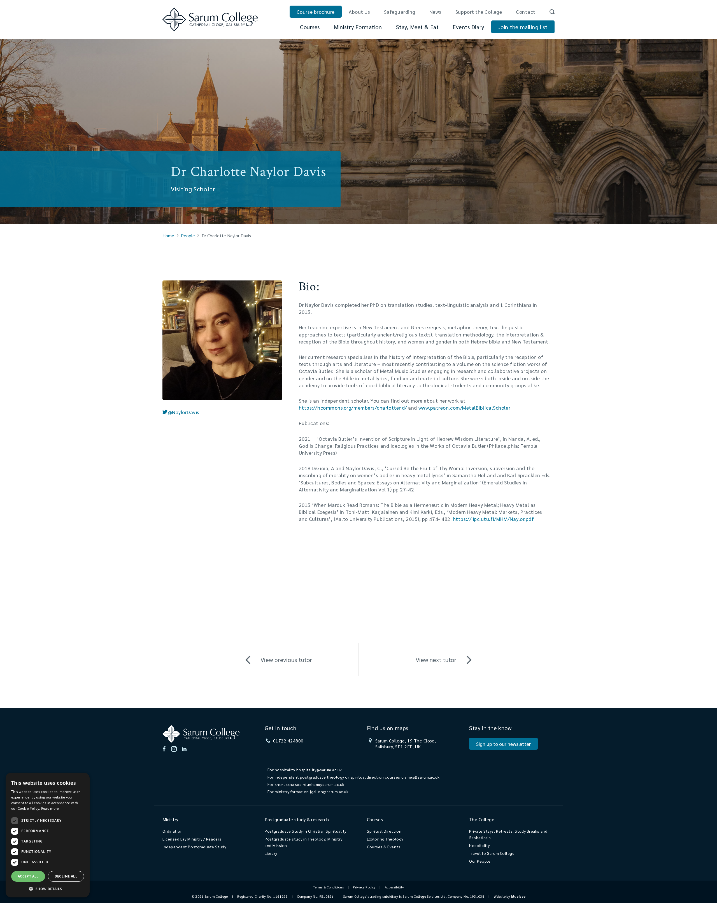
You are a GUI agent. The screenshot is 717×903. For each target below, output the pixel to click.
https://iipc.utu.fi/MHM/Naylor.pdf (493, 519)
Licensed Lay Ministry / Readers (192, 838)
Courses (310, 27)
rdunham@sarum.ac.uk (323, 784)
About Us (359, 11)
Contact (526, 11)
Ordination (172, 831)
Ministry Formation (358, 27)
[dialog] (48, 835)
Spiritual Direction (384, 831)
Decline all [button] (66, 876)
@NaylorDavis (183, 412)
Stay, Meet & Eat (417, 27)
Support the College (478, 11)
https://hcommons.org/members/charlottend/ (353, 407)
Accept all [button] (28, 876)
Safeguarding (399, 11)
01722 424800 (288, 741)
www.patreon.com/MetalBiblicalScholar (464, 407)
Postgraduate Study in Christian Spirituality (305, 831)
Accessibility (394, 887)
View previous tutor (286, 659)
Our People (479, 860)
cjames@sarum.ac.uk (420, 776)
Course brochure (316, 11)
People (188, 235)
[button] (47, 888)
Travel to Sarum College (492, 853)
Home (168, 235)
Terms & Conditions (328, 887)
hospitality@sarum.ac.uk (319, 769)
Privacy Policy (364, 887)
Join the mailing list (523, 27)
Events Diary (468, 27)
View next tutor (436, 659)
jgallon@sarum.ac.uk (329, 791)
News (435, 11)
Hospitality (479, 845)
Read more (50, 808)
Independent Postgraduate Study (194, 846)
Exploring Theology (385, 838)
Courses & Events (384, 846)
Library (271, 853)
